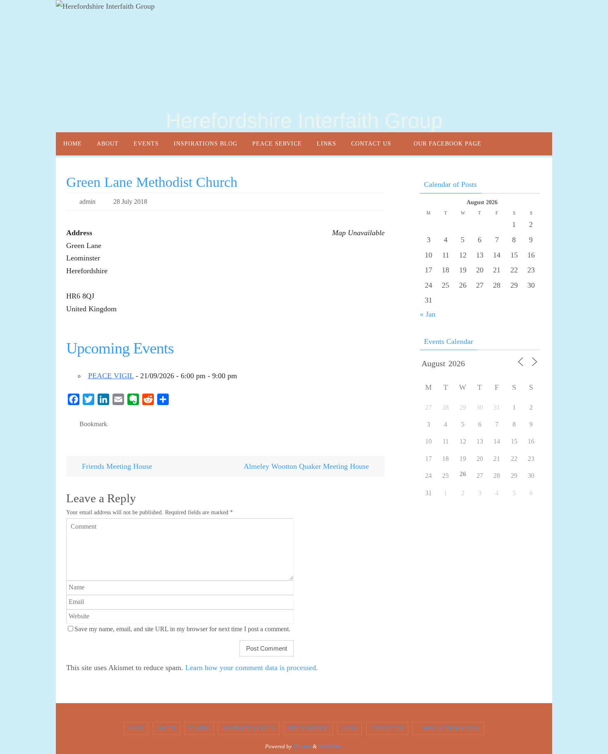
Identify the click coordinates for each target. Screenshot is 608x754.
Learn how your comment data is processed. (251, 667)
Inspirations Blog (249, 728)
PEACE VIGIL (111, 376)
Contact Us (387, 728)
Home (136, 728)
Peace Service (308, 728)
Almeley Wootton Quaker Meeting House (307, 466)
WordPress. (330, 746)
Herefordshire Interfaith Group (304, 120)
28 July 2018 (130, 201)
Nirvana (302, 746)
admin (87, 201)
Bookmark (93, 423)
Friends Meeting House (116, 466)
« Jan (428, 314)
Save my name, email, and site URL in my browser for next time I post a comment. (182, 629)
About (166, 728)
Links (350, 728)
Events (199, 728)
